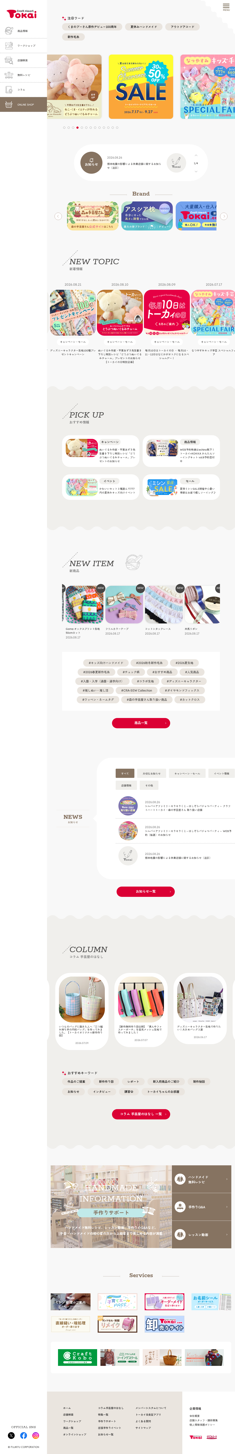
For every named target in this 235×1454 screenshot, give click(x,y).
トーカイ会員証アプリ (148, 1414)
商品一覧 (141, 723)
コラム (21, 89)
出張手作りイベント (109, 1428)
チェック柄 (132, 672)
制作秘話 (199, 1081)
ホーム (67, 1408)
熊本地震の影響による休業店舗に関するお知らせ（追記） (178, 856)
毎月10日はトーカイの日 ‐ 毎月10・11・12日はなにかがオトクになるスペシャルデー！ (120, 321)
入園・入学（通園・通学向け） (103, 681)
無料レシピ (23, 75)
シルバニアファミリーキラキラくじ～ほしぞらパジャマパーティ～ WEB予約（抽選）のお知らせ (188, 831)
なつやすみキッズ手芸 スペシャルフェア (167, 319)
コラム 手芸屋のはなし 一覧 (141, 1114)
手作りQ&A (196, 1206)
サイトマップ (143, 1428)
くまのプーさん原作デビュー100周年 (92, 27)
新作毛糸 (73, 37)
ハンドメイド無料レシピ (198, 1179)
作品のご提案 (76, 1081)
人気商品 (193, 672)
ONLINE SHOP (25, 104)
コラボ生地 (146, 681)
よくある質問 (143, 1421)
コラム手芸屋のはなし (111, 1408)
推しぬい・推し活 (96, 690)
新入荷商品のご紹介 (166, 1081)
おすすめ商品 (163, 672)
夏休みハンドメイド (144, 27)
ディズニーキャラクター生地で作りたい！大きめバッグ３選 (140, 1032)
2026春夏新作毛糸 (97, 672)
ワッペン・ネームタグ (99, 699)
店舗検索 (22, 60)
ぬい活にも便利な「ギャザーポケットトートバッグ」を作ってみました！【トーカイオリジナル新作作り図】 (199, 1033)
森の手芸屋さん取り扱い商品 (148, 699)
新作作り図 (106, 1081)
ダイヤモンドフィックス (183, 690)
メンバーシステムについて (150, 1408)
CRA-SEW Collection (137, 690)
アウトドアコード (182, 27)
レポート (133, 1081)
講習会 (128, 1092)
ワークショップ (26, 45)
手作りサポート (107, 1421)
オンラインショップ (74, 1434)
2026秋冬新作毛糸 (150, 663)
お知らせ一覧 (146, 891)
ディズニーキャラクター (185, 681)
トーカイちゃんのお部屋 (163, 1092)
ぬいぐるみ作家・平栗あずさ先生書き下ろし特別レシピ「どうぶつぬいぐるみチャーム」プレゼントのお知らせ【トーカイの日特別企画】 (73, 323)
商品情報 (22, 31)
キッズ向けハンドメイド (107, 663)
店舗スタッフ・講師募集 (203, 1420)
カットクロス (191, 699)
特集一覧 (103, 1414)
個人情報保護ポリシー (202, 1424)
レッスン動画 (198, 1234)
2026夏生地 (185, 663)
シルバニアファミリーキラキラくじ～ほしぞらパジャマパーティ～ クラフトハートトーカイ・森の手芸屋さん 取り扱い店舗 (188, 806)
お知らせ (73, 1092)
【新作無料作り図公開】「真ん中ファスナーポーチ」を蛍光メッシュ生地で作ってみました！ (81, 1033)
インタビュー (102, 1092)
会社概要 (194, 1416)
